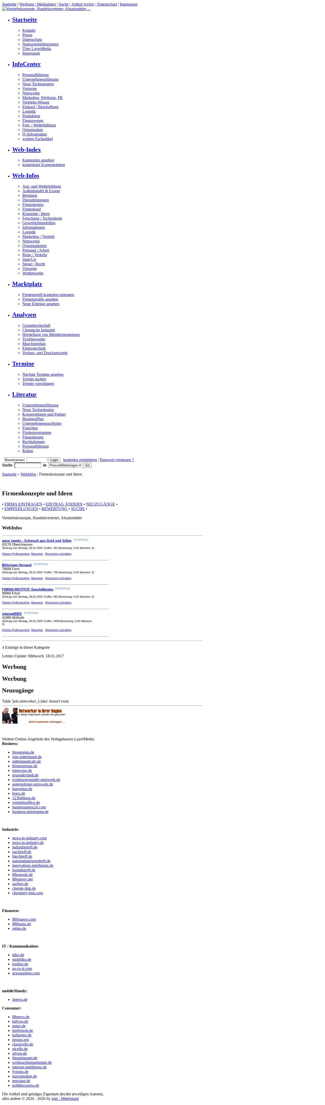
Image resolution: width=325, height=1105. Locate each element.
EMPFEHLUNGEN (21, 509)
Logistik (29, 111)
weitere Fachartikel (37, 139)
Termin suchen (34, 379)
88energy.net (22, 879)
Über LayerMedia (36, 48)
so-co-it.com (22, 968)
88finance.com (24, 919)
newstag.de (21, 1081)
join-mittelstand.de (27, 757)
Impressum (128, 4)
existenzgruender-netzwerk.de (36, 779)
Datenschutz (107, 4)
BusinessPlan (33, 419)
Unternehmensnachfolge (41, 423)
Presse (27, 35)
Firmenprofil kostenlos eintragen (48, 294)
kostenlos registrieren (80, 460)
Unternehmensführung (40, 79)
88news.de (20, 1017)
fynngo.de (20, 1071)
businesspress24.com (29, 807)
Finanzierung (32, 204)
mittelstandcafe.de (26, 761)
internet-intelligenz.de (29, 1067)
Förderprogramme (36, 432)
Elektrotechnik (34, 348)
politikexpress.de (25, 1085)
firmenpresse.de (24, 766)
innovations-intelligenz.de (32, 865)
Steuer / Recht (33, 264)
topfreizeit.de (22, 1030)
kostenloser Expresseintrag (43, 164)
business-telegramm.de (30, 811)
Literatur (24, 394)
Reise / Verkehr (34, 255)
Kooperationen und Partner (44, 414)
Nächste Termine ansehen (42, 374)
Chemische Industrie (38, 330)
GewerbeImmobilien (38, 223)
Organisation (32, 129)
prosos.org (20, 1039)
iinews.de (19, 999)
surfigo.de (20, 884)
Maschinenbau (34, 344)
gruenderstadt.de (25, 775)
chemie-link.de (24, 888)
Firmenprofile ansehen (40, 299)
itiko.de (18, 955)
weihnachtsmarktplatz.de (32, 1062)
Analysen (24, 314)
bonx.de (18, 793)
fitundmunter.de (24, 1058)
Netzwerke (31, 93)
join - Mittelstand (65, 1098)
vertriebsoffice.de (26, 802)
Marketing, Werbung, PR (42, 97)
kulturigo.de (21, 1035)
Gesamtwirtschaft (36, 325)
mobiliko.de (21, 959)
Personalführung (35, 75)
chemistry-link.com (27, 893)
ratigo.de (19, 928)
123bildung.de (23, 798)
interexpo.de (22, 770)
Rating (27, 451)
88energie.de (22, 874)
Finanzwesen (32, 120)
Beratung (29, 195)
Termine (23, 363)
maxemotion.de (24, 1076)
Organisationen (34, 245)
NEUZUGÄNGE (100, 504)
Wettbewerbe (32, 273)
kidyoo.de (20, 1021)
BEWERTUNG (55, 509)
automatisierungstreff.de (31, 861)
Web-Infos (25, 175)
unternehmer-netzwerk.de (32, 784)
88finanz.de (21, 924)
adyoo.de (19, 1053)
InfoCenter (26, 64)
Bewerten (37, 553)
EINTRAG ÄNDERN (64, 504)
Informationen (33, 227)
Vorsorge (29, 88)
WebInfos (28, 474)
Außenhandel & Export (41, 191)
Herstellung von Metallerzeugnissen (51, 334)
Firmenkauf (31, 209)
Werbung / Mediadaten (37, 4)
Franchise (30, 428)
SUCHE (78, 509)
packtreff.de (21, 852)
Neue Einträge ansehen (40, 304)
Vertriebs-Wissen (35, 102)
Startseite (9, 4)
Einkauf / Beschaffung (40, 107)
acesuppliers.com (26, 973)
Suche (64, 4)
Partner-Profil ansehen (16, 553)
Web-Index (26, 149)
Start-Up (29, 259)
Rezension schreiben (58, 553)
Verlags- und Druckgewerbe (45, 353)
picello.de (20, 1049)
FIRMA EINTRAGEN (23, 504)
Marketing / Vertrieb (38, 236)
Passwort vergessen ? (117, 460)
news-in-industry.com (29, 838)
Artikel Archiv (82, 4)
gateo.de (19, 1026)
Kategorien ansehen (38, 160)
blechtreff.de (22, 856)
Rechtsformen (33, 442)
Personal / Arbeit (35, 250)
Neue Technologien (38, 84)
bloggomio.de (23, 752)
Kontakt (28, 30)
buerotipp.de (22, 789)
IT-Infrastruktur (34, 134)
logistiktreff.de (23, 870)
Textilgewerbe (33, 339)
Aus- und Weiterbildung (41, 186)
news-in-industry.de (28, 842)
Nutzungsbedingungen (40, 44)
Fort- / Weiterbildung (39, 125)
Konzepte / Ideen (36, 214)
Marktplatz (27, 284)
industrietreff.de (24, 847)
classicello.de (22, 1044)
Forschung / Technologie (42, 218)
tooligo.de (20, 964)
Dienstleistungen (35, 200)
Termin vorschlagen (38, 383)
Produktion (31, 116)
